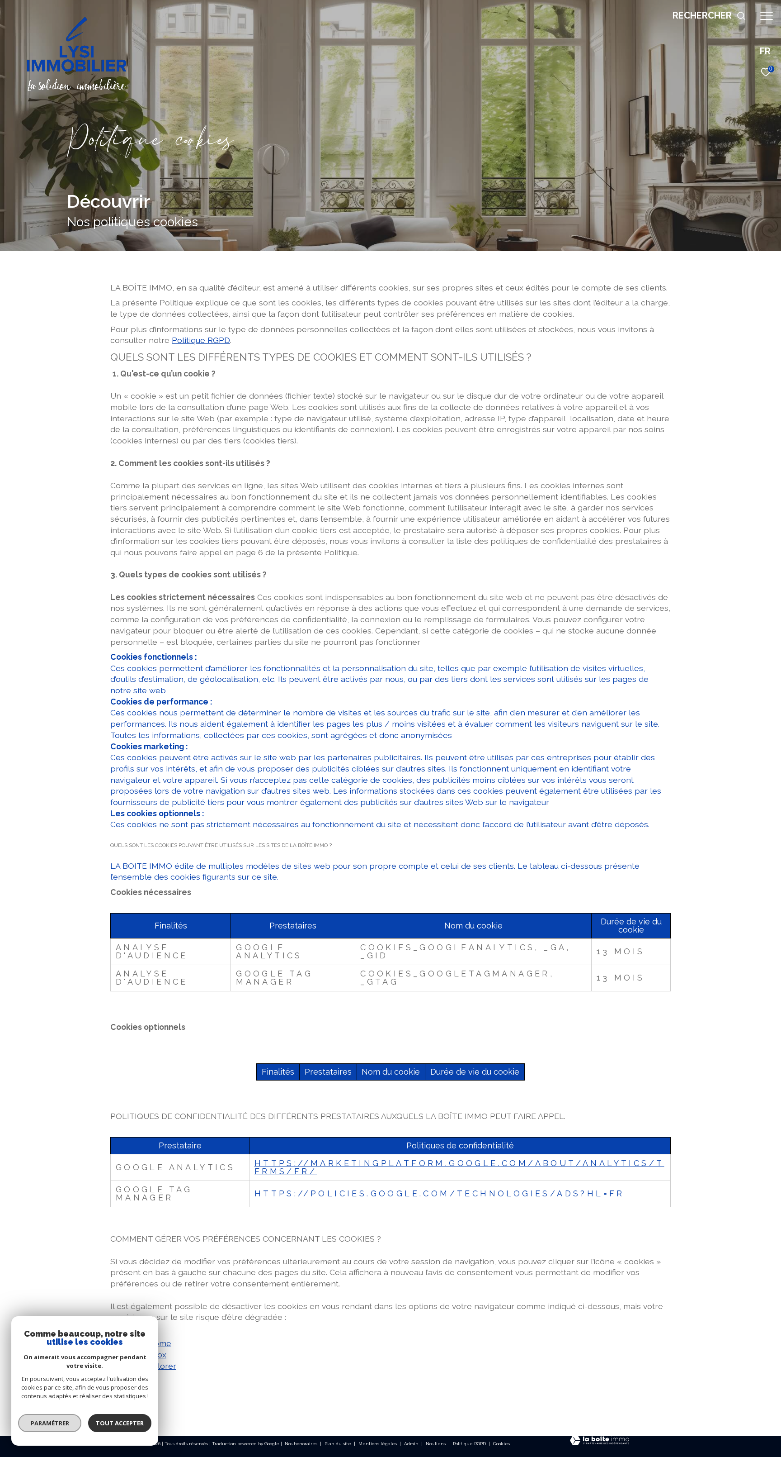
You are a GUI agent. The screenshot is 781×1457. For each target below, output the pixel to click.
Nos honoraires (302, 1443)
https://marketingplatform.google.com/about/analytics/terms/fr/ (459, 1167)
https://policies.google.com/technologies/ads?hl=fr (439, 1193)
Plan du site (339, 1443)
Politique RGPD (201, 340)
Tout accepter (120, 1423)
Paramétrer (50, 1423)
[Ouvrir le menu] (766, 16)
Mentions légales (378, 1443)
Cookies (501, 1443)
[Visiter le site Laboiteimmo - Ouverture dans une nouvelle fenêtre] (600, 1441)
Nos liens (436, 1443)
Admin (412, 1443)
